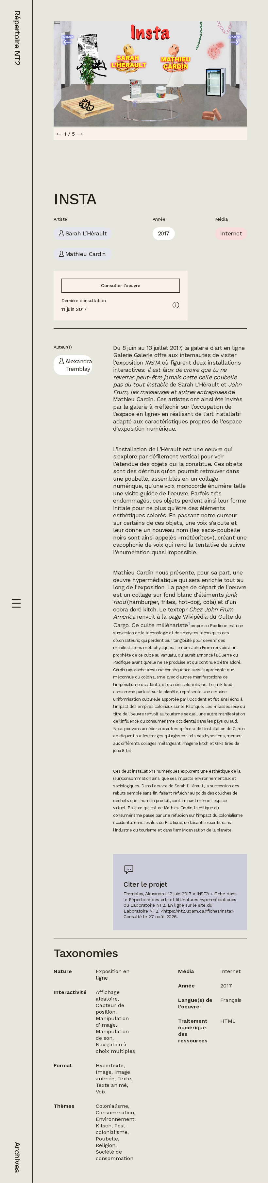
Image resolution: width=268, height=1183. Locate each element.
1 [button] (189, 623)
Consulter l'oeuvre (120, 285)
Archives (17, 1157)
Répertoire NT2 (17, 37)
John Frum (201, 647)
